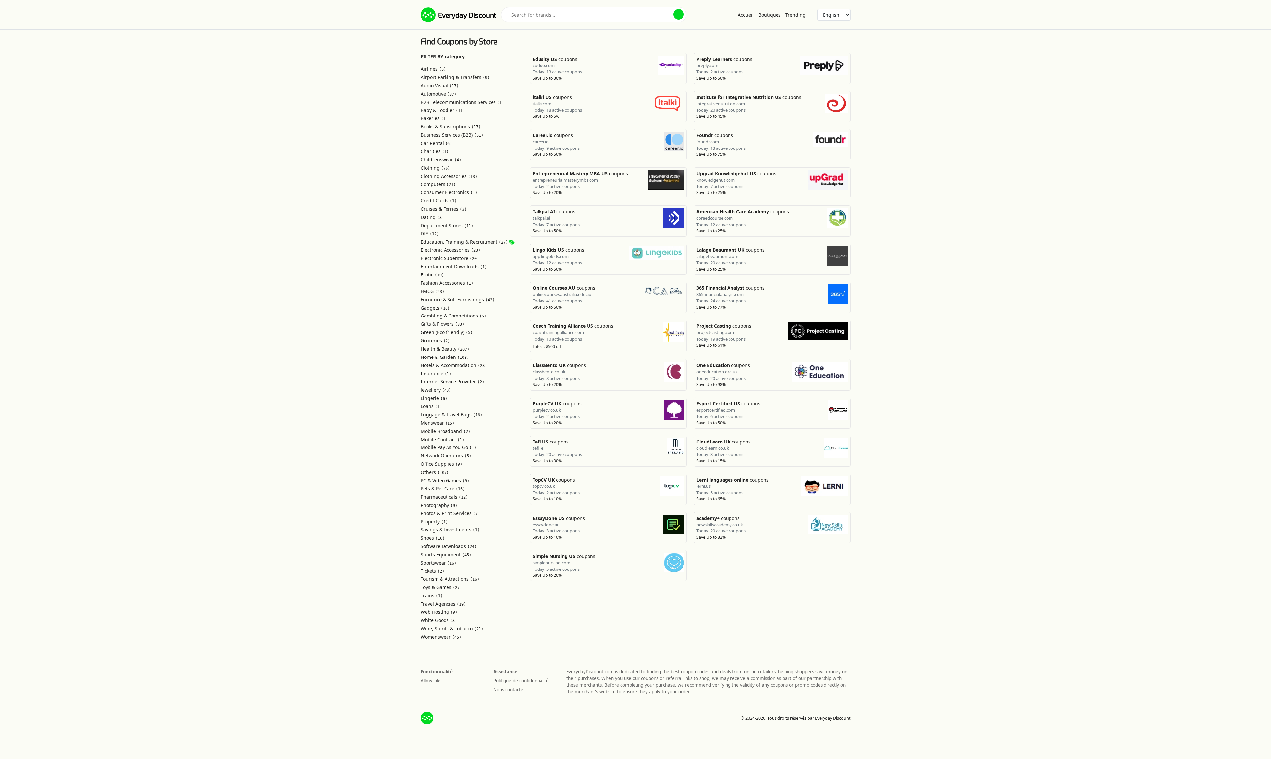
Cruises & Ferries (444, 209)
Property (434, 521)
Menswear (437, 423)
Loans (431, 406)
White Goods (439, 620)
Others (435, 472)
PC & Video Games (445, 480)
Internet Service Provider (452, 381)
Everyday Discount (467, 15)
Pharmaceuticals (444, 497)
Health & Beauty (445, 349)
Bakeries (434, 118)
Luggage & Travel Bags (451, 414)
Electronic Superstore (450, 258)
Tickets (432, 571)
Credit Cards (439, 200)
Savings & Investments (450, 530)
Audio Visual (440, 85)
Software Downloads (449, 546)
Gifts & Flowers (442, 324)
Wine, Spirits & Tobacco (452, 628)
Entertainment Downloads (454, 266)
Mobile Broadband (445, 431)
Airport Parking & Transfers (455, 77)
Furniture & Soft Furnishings (457, 299)
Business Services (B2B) (452, 135)
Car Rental (436, 143)
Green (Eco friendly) (447, 332)
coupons (555, 59)
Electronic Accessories (450, 250)
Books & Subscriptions (451, 126)
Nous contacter (509, 690)
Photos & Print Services (450, 513)
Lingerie (434, 398)
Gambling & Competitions (453, 316)
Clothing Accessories (449, 176)
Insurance (436, 373)
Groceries (435, 340)
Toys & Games (441, 587)
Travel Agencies (443, 604)
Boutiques (769, 15)
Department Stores (447, 225)
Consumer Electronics (449, 192)
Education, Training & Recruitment (464, 242)
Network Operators (446, 455)
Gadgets (435, 308)
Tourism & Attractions (450, 579)
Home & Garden (445, 357)
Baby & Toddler (443, 110)
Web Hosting (439, 612)
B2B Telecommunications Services (462, 102)
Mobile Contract (442, 439)
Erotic (432, 275)
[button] (678, 14)
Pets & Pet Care (443, 488)
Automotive (438, 94)
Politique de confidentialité (521, 681)
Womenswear (441, 637)
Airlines (433, 69)
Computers (438, 184)
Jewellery (436, 390)
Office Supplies (441, 464)
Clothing (435, 168)
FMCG (432, 291)
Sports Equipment (446, 554)
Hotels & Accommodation (454, 365)
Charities (435, 151)
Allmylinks (431, 681)
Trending (795, 15)
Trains (432, 595)
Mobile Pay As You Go (448, 447)
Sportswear (438, 563)
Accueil (746, 15)
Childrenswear (441, 159)
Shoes (433, 538)
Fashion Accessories (447, 283)
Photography (439, 505)
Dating (432, 217)
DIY (430, 234)
